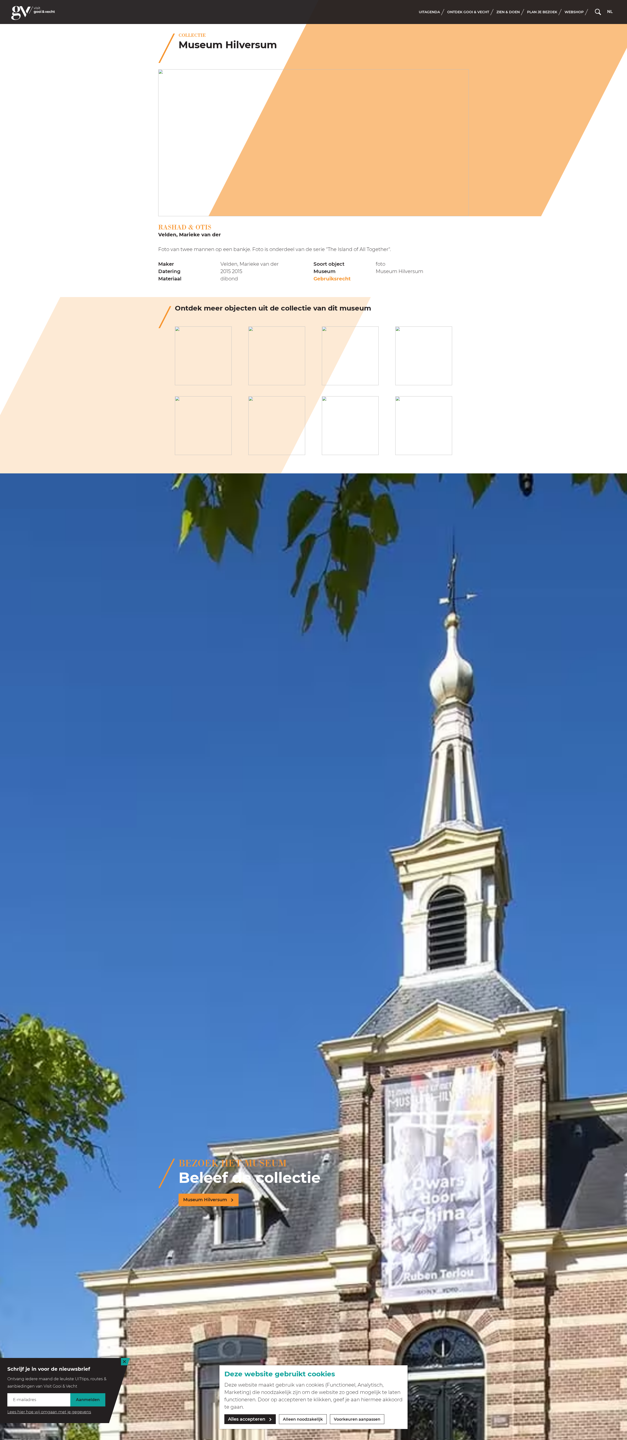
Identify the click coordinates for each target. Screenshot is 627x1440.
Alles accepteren (246, 1419)
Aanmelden (88, 1399)
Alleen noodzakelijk (303, 1419)
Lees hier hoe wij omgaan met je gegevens (49, 1412)
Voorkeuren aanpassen (357, 1419)
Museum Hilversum (205, 1199)
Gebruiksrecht (332, 279)
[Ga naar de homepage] (33, 13)
